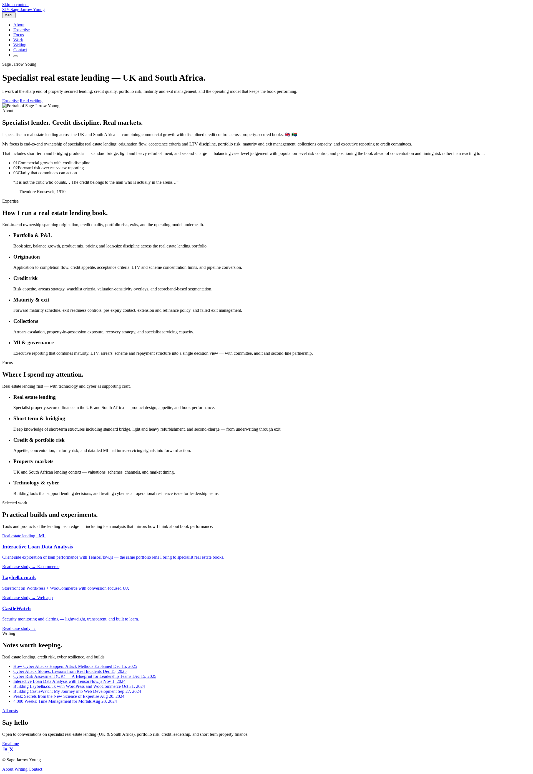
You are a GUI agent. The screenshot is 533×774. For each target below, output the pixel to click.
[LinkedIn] (5, 750)
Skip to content (15, 4)
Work (18, 39)
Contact (20, 49)
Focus (18, 34)
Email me (10, 743)
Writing (19, 44)
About (18, 24)
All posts (10, 710)
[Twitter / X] (11, 750)
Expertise (21, 29)
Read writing (31, 100)
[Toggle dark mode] (15, 56)
